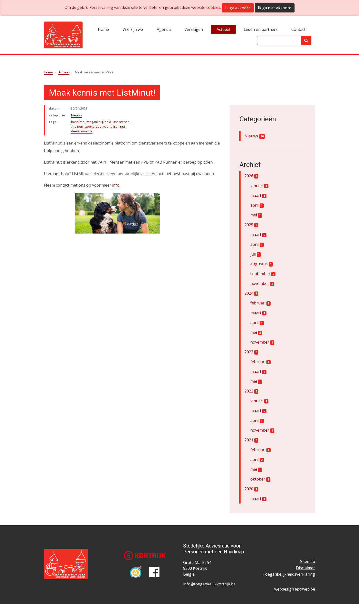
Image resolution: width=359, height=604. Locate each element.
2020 (250, 489)
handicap (78, 122)
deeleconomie (81, 131)
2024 (250, 293)
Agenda (164, 29)
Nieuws (76, 115)
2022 (250, 391)
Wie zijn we (133, 29)
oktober (259, 479)
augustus (261, 264)
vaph (107, 126)
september (262, 273)
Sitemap (307, 561)
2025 (250, 224)
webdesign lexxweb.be (294, 589)
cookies (213, 7)
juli (255, 254)
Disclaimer (305, 567)
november (261, 283)
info (115, 185)
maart (257, 195)
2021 (250, 440)
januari (258, 185)
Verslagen (193, 29)
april (256, 205)
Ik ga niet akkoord (274, 8)
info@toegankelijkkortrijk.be (209, 584)
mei (255, 215)
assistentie (121, 122)
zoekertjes (93, 126)
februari (259, 303)
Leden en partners (261, 29)
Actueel (223, 29)
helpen (78, 126)
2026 (250, 176)
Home (103, 29)
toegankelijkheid (99, 122)
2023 (250, 352)
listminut (119, 126)
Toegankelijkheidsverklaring (289, 574)
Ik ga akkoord (238, 8)
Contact (298, 29)
